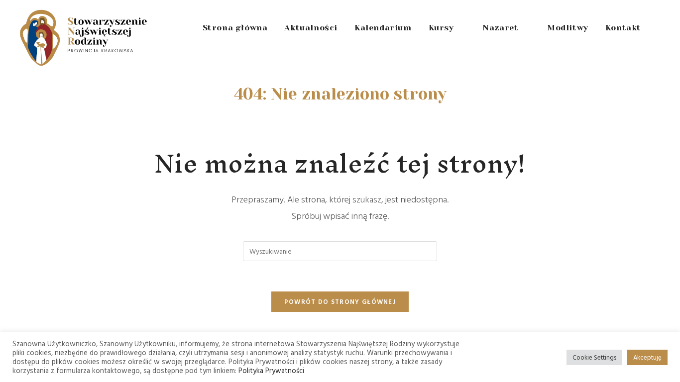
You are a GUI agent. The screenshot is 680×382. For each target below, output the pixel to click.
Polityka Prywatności (271, 370)
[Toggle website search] (661, 28)
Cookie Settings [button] (594, 357)
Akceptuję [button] (647, 357)
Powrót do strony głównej (340, 301)
